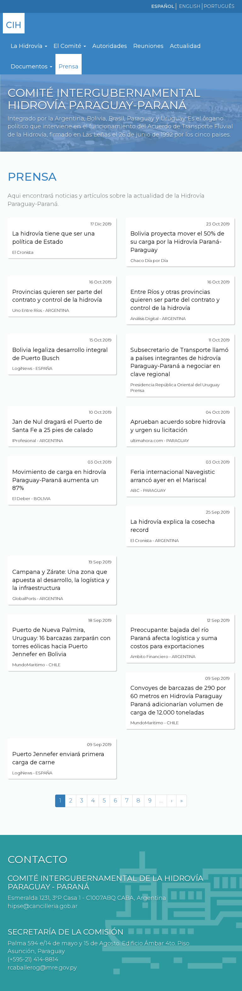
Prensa (68, 66)
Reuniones (148, 46)
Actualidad (185, 46)
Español (162, 6)
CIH (13, 25)
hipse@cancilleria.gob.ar (43, 906)
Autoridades (109, 46)
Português (219, 6)
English (189, 6)
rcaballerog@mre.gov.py (42, 967)
